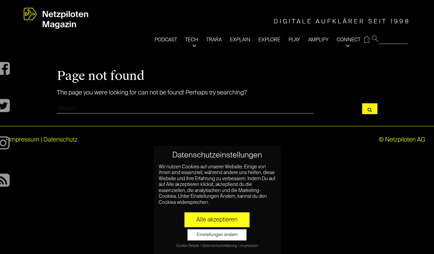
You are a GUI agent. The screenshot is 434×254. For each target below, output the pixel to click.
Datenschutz (60, 140)
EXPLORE (269, 39)
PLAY (294, 39)
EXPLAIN (240, 39)
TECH (191, 39)
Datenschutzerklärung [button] (220, 246)
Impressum (24, 140)
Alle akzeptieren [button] (217, 220)
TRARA (214, 39)
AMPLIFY (318, 39)
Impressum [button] (249, 246)
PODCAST (166, 39)
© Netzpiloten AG (402, 140)
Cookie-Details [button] (188, 246)
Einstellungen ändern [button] (217, 235)
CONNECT (348, 39)
